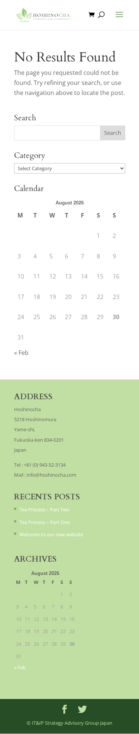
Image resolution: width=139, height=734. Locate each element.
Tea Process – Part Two (44, 509)
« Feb (21, 353)
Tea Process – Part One (44, 522)
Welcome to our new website (51, 534)
